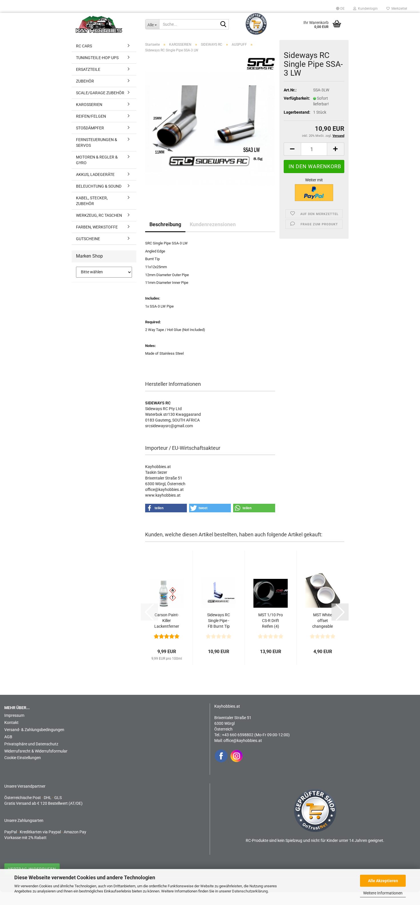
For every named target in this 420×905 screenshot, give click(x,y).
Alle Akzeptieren (383, 880)
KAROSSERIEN (89, 104)
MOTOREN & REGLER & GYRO (97, 160)
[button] (340, 8)
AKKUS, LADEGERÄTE (95, 174)
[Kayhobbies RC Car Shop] (106, 24)
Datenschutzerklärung (250, 891)
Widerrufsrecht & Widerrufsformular (35, 751)
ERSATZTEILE (88, 69)
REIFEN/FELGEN (91, 116)
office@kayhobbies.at (242, 740)
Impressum (14, 715)
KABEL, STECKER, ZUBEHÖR (92, 201)
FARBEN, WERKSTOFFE (97, 227)
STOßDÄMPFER (90, 128)
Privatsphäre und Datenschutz (31, 744)
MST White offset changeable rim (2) (322, 621)
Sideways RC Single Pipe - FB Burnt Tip (218, 621)
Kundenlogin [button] (367, 9)
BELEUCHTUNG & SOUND (98, 186)
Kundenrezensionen (213, 224)
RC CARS (84, 46)
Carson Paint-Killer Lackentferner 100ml (166, 621)
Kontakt (11, 722)
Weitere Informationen (383, 893)
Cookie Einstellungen (22, 757)
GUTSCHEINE (88, 238)
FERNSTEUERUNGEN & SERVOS (96, 142)
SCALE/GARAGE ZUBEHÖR (100, 93)
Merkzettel (398, 9)
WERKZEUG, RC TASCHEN (99, 215)
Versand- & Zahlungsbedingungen (34, 729)
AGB (8, 737)
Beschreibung (165, 224)
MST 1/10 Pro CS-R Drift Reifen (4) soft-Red (270, 621)
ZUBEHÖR (85, 81)
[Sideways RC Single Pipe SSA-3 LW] (210, 128)
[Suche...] (223, 24)
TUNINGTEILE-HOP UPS (97, 57)
